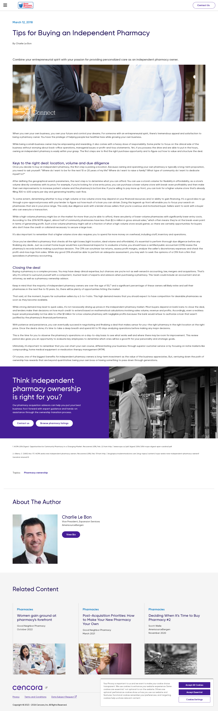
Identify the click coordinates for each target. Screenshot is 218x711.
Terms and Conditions (35, 697)
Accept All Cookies (194, 685)
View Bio (71, 534)
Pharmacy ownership (36, 472)
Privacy (16, 697)
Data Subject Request (62, 697)
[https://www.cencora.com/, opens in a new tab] (30, 688)
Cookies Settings (194, 699)
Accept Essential (194, 692)
